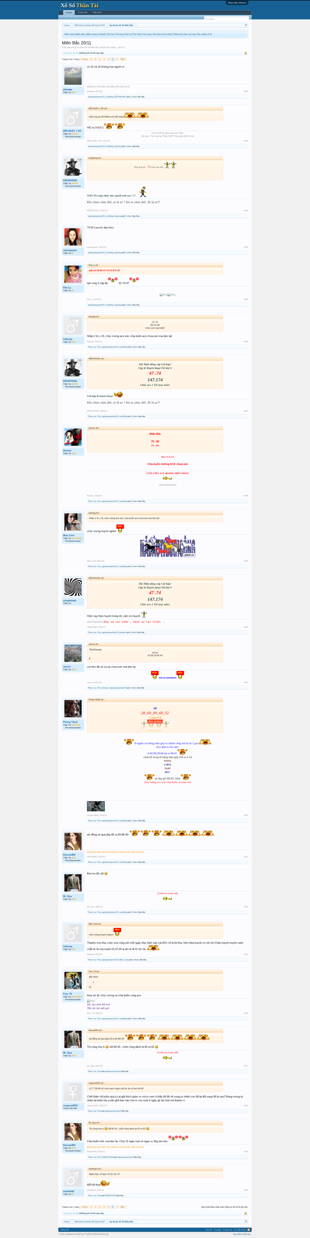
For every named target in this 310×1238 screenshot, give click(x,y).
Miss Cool (68, 535)
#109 (246, 561)
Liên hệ (209, 1230)
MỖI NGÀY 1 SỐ (72, 131)
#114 (246, 907)
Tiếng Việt (64, 1230)
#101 (246, 91)
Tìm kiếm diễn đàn (70, 17)
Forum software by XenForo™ (84, 1234)
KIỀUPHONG (120, 97)
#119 (246, 1151)
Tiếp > (123, 59)
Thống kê (177, 34)
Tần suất (201, 34)
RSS (248, 1229)
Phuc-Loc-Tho (94, 347)
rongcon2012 (70, 1105)
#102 (246, 141)
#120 (246, 1190)
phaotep (67, 89)
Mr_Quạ (67, 896)
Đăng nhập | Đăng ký (237, 3)
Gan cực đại (189, 34)
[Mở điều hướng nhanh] (246, 25)
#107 (246, 411)
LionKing (109, 97)
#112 (246, 815)
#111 (246, 682)
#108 (246, 496)
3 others (128, 305)
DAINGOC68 (107, 1157)
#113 (246, 857)
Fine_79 (67, 994)
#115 (246, 954)
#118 (246, 1105)
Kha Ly (67, 287)
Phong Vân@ (70, 722)
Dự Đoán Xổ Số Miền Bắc (87, 47)
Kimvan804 (69, 854)
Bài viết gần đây (88, 17)
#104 (246, 247)
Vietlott (101, 34)
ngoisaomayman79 (96, 97)
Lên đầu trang (240, 1230)
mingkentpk (69, 600)
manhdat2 (68, 1191)
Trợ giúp (217, 1230)
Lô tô (209, 34)
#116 (246, 1013)
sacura (67, 666)
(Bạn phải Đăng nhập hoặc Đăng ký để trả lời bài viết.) (224, 1207)
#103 (246, 210)
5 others (134, 347)
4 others (134, 416)
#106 (246, 341)
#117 (246, 1066)
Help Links (97, 12)
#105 (246, 299)
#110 (246, 627)
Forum (69, 12)
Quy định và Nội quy (242, 1234)
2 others (133, 97)
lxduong (117, 146)
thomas (67, 450)
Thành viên (82, 12)
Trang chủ (227, 1230)
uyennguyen (70, 250)
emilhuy (113, 47)
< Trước (84, 59)
